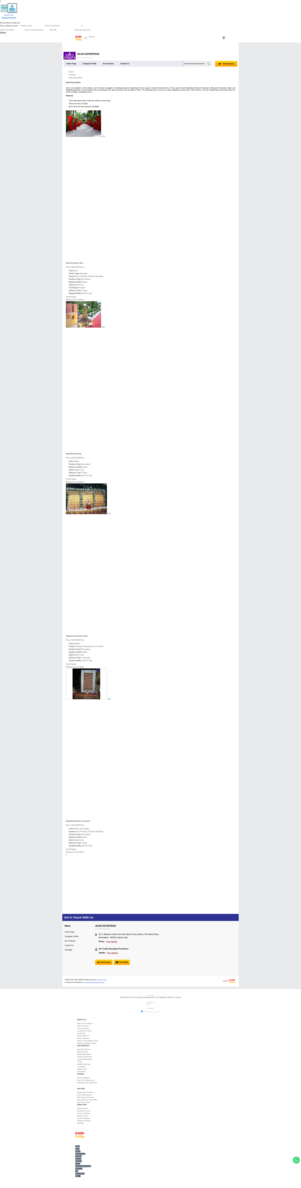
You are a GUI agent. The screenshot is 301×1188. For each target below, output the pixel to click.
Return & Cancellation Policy (87, 1041)
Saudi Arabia (80, 1174)
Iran (76, 1171)
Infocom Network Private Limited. (94, 982)
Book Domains (82, 1052)
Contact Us (124, 64)
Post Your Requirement (85, 1080)
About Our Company (84, 1023)
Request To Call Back (75, 300)
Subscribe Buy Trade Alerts (87, 1100)
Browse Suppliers (83, 1078)
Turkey (77, 1164)
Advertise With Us (83, 1049)
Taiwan (77, 1151)
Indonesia (79, 1169)
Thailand (78, 1156)
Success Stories (83, 1028)
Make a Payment (83, 1038)
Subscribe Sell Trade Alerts (87, 1083)
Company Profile (89, 64)
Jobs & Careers (83, 1026)
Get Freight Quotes (84, 1095)
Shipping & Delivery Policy (86, 1043)
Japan (77, 1146)
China (77, 1149)
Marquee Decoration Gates (77, 636)
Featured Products (84, 1121)
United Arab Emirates (83, 1166)
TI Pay (79, 1062)
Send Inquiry (228, 64)
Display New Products (85, 1092)
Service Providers (83, 1113)
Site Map (68, 950)
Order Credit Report (84, 1057)
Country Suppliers (83, 1118)
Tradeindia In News (84, 1031)
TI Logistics (81, 1067)
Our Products (108, 64)
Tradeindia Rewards (84, 1059)
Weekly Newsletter (84, 1054)
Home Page (71, 64)
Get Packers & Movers (85, 1097)
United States (80, 1154)
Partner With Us (83, 1036)
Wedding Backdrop (73, 454)
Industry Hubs (82, 1116)
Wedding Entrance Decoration (78, 821)
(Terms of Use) (102, 980)
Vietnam (78, 1159)
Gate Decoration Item (74, 263)
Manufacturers (82, 1108)
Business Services (84, 1111)
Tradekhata (81, 1071)
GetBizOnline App (83, 1064)
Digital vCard (82, 1069)
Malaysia (78, 1161)
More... (78, 1176)
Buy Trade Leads (83, 1102)
